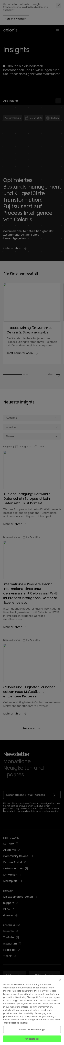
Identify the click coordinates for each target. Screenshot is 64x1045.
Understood (31, 1038)
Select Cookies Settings (32, 1029)
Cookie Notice (11, 1022)
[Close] (60, 979)
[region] (32, 1010)
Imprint (23, 1022)
